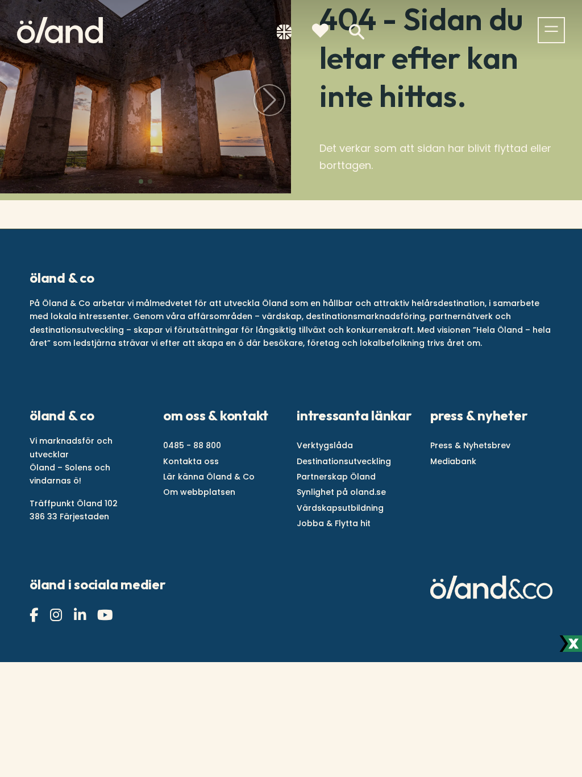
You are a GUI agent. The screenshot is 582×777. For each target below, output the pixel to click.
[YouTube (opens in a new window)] (106, 615)
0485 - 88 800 (192, 445)
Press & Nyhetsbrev (470, 445)
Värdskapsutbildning (340, 508)
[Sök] (356, 32)
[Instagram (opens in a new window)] (57, 615)
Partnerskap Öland (336, 476)
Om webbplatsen (199, 492)
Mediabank (453, 461)
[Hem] (60, 30)
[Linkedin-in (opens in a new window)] (81, 615)
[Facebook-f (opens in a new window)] (35, 615)
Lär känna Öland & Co (209, 476)
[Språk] (284, 34)
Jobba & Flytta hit (334, 523)
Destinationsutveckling (344, 461)
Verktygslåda (325, 445)
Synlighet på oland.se (341, 492)
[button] (141, 181)
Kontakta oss (191, 461)
